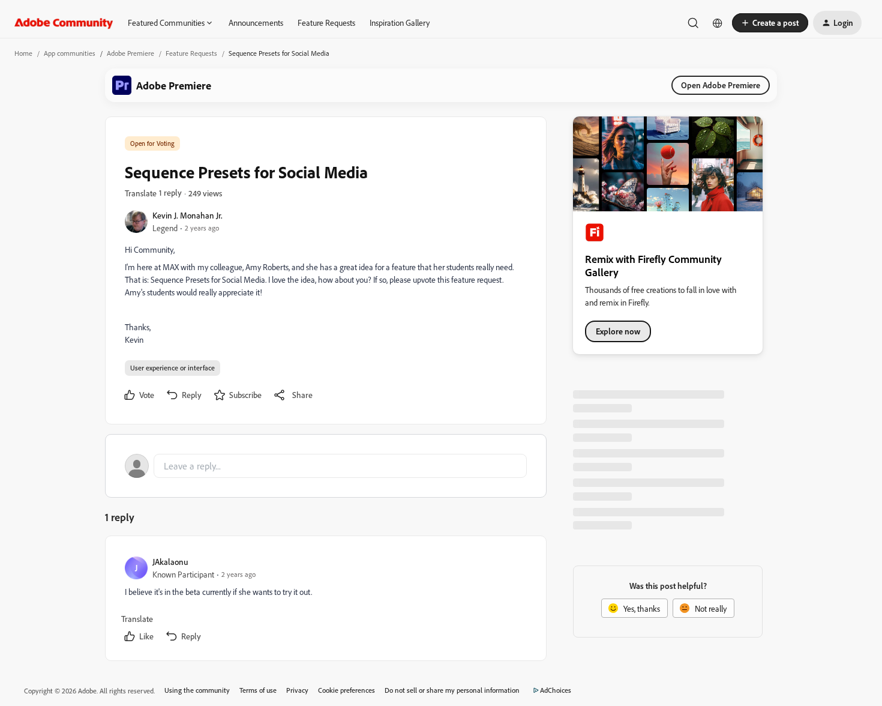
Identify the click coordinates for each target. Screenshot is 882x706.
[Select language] (717, 22)
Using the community (197, 690)
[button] (770, 22)
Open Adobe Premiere (720, 85)
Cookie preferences (346, 690)
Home (23, 53)
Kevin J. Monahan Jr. (187, 215)
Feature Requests (326, 22)
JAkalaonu (170, 562)
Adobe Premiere (130, 53)
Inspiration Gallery (400, 22)
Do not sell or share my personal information (452, 690)
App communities (69, 53)
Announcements (256, 22)
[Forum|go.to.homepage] (63, 22)
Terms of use (258, 690)
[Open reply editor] (326, 466)
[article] (325, 600)
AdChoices (555, 690)
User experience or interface (172, 367)
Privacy (297, 690)
